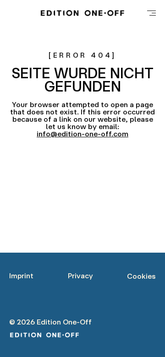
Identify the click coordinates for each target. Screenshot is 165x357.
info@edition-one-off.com (82, 134)
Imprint (21, 275)
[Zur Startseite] (82, 12)
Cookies (141, 276)
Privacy (80, 275)
